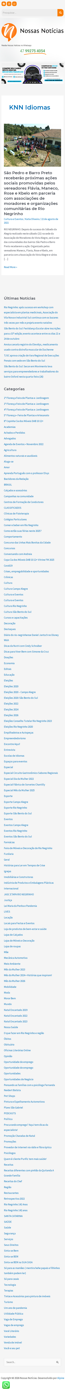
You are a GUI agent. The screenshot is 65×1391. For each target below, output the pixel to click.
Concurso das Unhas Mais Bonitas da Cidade (27, 542)
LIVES (7, 911)
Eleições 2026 (11, 715)
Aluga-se (8, 461)
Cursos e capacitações (16, 617)
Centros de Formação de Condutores (24, 502)
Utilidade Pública (13, 1313)
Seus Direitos (11, 1245)
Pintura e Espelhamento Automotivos (24, 1101)
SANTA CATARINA (13, 1216)
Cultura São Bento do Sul (17, 612)
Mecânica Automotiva (15, 958)
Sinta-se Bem (11, 1250)
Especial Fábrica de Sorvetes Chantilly (24, 784)
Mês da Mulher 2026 (14, 981)
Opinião (8, 1056)
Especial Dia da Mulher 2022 (19, 778)
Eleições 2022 (11, 703)
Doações (8, 657)
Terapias (8, 1290)
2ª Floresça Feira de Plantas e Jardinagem (26, 398)
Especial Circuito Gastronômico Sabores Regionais (31, 773)
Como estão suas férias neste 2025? (23, 531)
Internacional (11, 888)
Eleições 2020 (11, 686)
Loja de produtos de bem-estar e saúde (25, 929)
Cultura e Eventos (13, 219)
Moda (7, 992)
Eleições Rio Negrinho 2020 (18, 726)
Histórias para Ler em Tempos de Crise (24, 865)
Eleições (8, 680)
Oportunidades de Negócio (18, 1079)
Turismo (8, 1302)
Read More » (10, 267)
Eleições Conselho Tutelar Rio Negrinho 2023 (28, 721)
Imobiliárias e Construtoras (18, 877)
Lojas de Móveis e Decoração (19, 940)
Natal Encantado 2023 (15, 1021)
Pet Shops (9, 1096)
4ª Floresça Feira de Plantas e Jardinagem (26, 409)
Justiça (8, 900)
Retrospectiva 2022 (14, 1198)
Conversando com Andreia (18, 554)
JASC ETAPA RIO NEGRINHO (19, 894)
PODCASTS (10, 1113)
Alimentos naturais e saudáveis (20, 455)
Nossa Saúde (11, 1027)
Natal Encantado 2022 (15, 1015)
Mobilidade (10, 987)
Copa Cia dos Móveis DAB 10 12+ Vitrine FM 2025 (29, 559)
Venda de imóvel (13, 1342)
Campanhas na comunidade (19, 496)
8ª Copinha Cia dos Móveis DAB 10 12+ (23, 421)
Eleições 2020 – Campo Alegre (20, 692)
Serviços (8, 1239)
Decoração (9, 623)
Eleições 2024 (11, 709)
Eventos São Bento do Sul (18, 836)
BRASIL (8, 484)
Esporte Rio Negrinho (15, 807)
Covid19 (8, 565)
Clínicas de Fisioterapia (16, 513)
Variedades (10, 1336)
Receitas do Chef (13, 1181)
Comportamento (13, 536)
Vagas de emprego (14, 1325)
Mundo (8, 1004)
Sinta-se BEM (11, 1256)
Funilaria (8, 854)
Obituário (9, 1044)
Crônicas (8, 577)
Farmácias (9, 842)
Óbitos (7, 1038)
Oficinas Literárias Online (17, 1050)
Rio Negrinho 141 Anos (16, 1204)
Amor (7, 467)
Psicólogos (10, 1153)
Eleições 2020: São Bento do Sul (21, 698)
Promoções (10, 1141)
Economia (9, 663)
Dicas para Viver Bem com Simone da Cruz (26, 651)
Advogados (10, 438)
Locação (8, 917)
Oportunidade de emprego (18, 1062)
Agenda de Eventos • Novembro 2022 (23, 444)
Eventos (8, 819)
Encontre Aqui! (12, 744)
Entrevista (9, 749)
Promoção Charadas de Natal (19, 1135)
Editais (7, 669)
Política (8, 1119)
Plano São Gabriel (13, 1107)
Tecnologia (10, 1284)
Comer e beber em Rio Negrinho (21, 525)
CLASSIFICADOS (12, 507)
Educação (9, 674)
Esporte (8, 796)
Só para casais (11, 1279)
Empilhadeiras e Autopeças (18, 732)
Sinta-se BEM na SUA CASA (18, 1262)
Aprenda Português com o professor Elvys (26, 473)
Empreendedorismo (15, 738)
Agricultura (10, 450)
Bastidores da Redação (16, 479)
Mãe (6, 952)
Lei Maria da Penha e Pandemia (20, 906)
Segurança (10, 1233)
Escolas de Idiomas (14, 755)
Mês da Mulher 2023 (14, 969)
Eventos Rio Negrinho (15, 830)
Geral (7, 859)
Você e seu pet (12, 1348)
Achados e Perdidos (14, 432)
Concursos (9, 548)
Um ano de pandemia (15, 1308)
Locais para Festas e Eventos (19, 923)
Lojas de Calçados (13, 934)
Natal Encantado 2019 (15, 1010)
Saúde (7, 1227)
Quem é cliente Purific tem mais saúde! (25, 1159)
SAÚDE (8, 1221)
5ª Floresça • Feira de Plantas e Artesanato (26, 415)
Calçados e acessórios (15, 490)
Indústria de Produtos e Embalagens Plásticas (29, 882)
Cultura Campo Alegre (16, 588)
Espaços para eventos (15, 761)
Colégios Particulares (15, 519)
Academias (10, 427)
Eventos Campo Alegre (16, 825)
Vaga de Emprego (13, 1319)
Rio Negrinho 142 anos (16, 1210)
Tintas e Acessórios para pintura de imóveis (27, 1296)
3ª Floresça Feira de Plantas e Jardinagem (26, 404)
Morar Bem (10, 998)
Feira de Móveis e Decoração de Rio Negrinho (28, 848)
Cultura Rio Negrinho (15, 606)
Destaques (10, 629)
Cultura (8, 583)
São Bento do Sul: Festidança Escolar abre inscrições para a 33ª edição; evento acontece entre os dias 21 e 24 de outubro (32, 333)
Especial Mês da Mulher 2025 (19, 790)
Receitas (8, 1164)
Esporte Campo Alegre (16, 802)
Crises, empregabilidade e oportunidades (26, 571)
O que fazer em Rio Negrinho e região (24, 1033)
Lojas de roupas (12, 946)
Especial (8, 767)
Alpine (60, 1378)
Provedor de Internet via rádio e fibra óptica (27, 1147)
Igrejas (7, 871)
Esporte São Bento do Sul (18, 813)
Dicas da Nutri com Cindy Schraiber (23, 646)
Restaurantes (11, 1193)
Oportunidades (12, 1073)
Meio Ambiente (12, 963)
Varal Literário (11, 1331)
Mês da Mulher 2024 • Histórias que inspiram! (28, 975)
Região (7, 1187)
